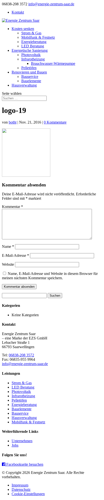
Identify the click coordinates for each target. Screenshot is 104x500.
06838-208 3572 (21, 355)
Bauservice (29, 76)
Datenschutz (21, 489)
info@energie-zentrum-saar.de (25, 364)
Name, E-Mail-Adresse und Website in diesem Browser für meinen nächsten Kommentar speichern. (50, 276)
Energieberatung (33, 42)
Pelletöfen (29, 68)
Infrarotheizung (33, 59)
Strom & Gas (31, 33)
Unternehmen (22, 441)
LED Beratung (32, 46)
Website (8, 264)
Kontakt (18, 12)
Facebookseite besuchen (24, 464)
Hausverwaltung (24, 85)
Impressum (20, 485)
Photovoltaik (31, 55)
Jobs (15, 445)
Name (8, 246)
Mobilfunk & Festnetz (38, 37)
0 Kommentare (55, 122)
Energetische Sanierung (30, 50)
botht (12, 122)
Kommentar (12, 207)
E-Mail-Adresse (15, 255)
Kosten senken (23, 29)
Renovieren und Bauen (29, 72)
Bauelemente (31, 81)
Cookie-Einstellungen (28, 494)
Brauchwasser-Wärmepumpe (53, 63)
